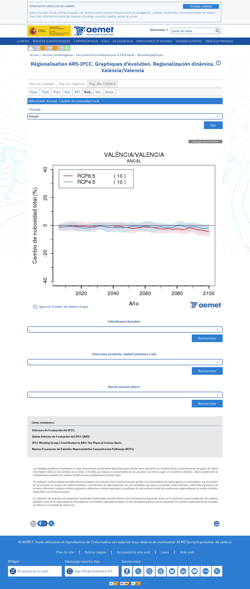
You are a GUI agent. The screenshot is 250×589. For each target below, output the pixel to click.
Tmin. (45, 92)
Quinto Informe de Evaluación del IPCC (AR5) (61, 436)
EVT (77, 92)
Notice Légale (95, 552)
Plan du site (65, 552)
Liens (165, 552)
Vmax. (109, 92)
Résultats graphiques (150, 55)
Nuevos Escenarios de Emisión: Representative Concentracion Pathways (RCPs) (83, 449)
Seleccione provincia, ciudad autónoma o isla (124, 354)
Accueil (34, 55)
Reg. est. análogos (42, 84)
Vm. (98, 92)
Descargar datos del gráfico (205, 141)
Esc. (68, 92)
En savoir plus (123, 41)
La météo (23, 41)
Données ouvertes (189, 41)
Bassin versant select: (124, 387)
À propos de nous (86, 41)
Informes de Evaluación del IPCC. (53, 430)
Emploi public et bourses (154, 41)
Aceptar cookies (201, 6)
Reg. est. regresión (72, 84)
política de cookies (127, 16)
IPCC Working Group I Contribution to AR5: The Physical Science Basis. (77, 443)
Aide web (187, 552)
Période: (35, 109)
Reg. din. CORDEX (102, 84)
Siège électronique (219, 41)
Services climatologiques (51, 41)
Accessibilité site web (133, 552)
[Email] (33, 526)
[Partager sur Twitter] (51, 523)
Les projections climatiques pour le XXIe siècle (105, 55)
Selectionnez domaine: (124, 321)
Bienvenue (157, 30)
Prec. (57, 92)
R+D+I (105, 41)
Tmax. (33, 92)
